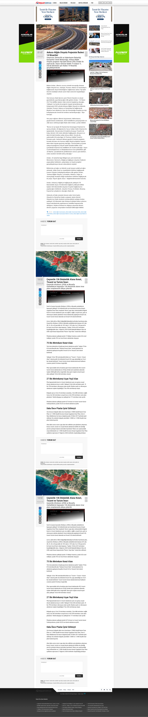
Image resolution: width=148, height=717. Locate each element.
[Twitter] (40, 65)
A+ (86, 52)
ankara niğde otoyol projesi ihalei (73, 212)
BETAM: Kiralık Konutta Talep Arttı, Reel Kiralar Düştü (47, 705)
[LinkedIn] (40, 68)
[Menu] (99, 2)
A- (86, 55)
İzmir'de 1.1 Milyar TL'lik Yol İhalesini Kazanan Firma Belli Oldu (73, 705)
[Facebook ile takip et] (101, 689)
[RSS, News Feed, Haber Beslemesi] (107, 689)
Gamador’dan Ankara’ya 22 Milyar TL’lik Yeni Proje (97, 707)
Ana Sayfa (60, 689)
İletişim (69, 689)
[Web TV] (102, 2)
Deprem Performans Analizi (67, 709)
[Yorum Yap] (40, 77)
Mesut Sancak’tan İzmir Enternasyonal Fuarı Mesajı (98, 709)
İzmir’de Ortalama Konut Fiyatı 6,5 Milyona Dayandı (72, 711)
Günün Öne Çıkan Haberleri (42, 699)
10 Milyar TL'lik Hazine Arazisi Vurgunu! (45, 709)
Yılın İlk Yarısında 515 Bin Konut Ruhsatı (95, 703)
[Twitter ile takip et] (104, 689)
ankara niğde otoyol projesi (59, 212)
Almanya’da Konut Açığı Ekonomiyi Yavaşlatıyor (46, 711)
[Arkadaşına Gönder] (40, 71)
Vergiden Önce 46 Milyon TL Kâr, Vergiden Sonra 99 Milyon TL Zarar (72, 704)
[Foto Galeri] (105, 2)
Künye (64, 689)
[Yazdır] (40, 74)
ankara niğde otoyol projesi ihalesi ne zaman (63, 213)
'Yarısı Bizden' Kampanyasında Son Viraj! (96, 705)
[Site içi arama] (110, 2)
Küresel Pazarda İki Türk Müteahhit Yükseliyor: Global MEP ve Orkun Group (97, 711)
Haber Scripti (80, 693)
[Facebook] (40, 62)
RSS (73, 689)
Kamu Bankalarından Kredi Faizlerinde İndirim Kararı (47, 707)
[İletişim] (108, 2)
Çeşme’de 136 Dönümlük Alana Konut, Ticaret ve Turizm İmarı (47, 704)
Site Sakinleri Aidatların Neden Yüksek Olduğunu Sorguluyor (71, 707)
